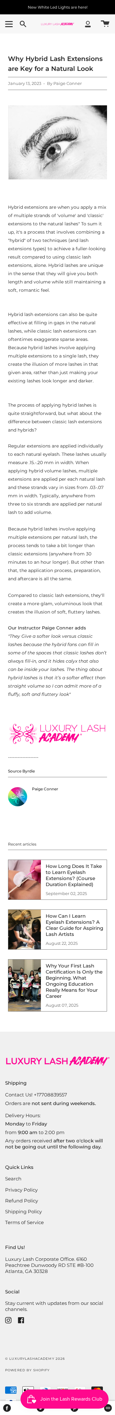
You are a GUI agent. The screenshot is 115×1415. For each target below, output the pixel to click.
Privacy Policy (21, 1190)
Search (13, 1179)
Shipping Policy (23, 1211)
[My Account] (88, 24)
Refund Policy (21, 1201)
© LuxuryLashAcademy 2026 (35, 1358)
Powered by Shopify (27, 1370)
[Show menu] (10, 24)
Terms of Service (24, 1222)
